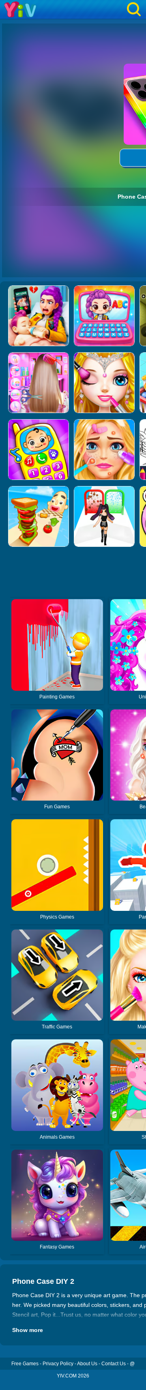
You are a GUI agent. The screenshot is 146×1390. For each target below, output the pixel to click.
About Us (87, 1363)
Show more (27, 1330)
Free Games (25, 1363)
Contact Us (113, 1363)
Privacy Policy (58, 1363)
